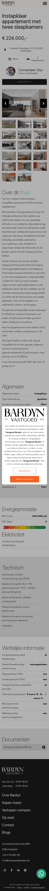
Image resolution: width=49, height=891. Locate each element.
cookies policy (10, 451)
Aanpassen (24, 470)
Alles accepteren (24, 479)
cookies (22, 438)
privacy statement (25, 464)
